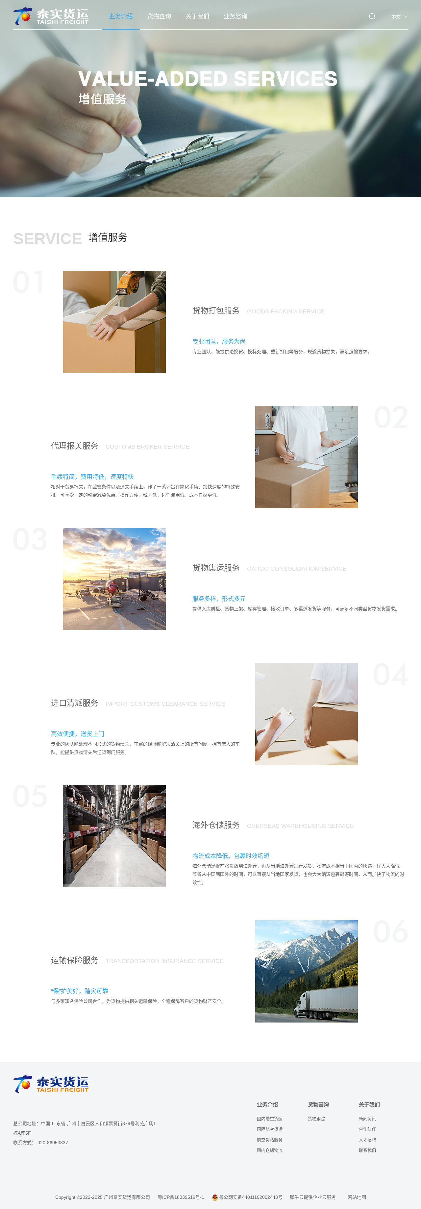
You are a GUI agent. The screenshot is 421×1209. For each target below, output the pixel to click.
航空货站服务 (270, 1139)
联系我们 (367, 1150)
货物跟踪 (316, 1118)
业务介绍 (121, 16)
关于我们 (197, 16)
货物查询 (159, 16)
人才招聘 (367, 1139)
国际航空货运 (270, 1129)
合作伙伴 (367, 1129)
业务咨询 (235, 16)
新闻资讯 (367, 1118)
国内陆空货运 (270, 1118)
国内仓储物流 (270, 1150)
